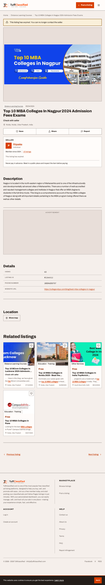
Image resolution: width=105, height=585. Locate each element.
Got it (98, 580)
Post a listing (64, 493)
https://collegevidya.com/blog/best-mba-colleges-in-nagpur (69, 289)
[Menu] (99, 5)
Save (21, 131)
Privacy (62, 529)
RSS (100, 561)
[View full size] (52, 64)
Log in (5, 515)
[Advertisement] (52, 233)
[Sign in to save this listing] (31, 345)
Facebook (88, 561)
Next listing (93, 454)
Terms (61, 536)
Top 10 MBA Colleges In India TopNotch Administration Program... (85, 375)
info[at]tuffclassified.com (36, 561)
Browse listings (65, 486)
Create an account (10, 522)
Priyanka (17, 144)
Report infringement (67, 550)
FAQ (61, 543)
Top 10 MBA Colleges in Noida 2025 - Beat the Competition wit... (50, 375)
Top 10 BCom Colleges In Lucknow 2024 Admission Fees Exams (18, 371)
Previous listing (13, 454)
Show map (13, 318)
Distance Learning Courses (14, 106)
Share (54, 131)
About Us (63, 522)
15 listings (27, 152)
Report (87, 131)
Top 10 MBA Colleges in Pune (17, 422)
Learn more (59, 580)
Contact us (63, 515)
